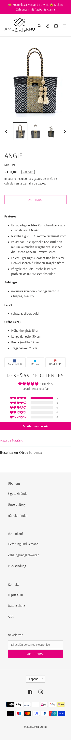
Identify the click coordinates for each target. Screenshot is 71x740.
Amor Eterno (40, 726)
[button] (18, 398)
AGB (11, 616)
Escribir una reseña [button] (36, 426)
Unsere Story (17, 504)
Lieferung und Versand (23, 544)
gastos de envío (43, 179)
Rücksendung (17, 566)
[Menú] (64, 25)
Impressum (15, 594)
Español (34, 679)
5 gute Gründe (17, 493)
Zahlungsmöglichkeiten (23, 555)
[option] (20, 131)
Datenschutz (16, 605)
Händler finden (18, 515)
